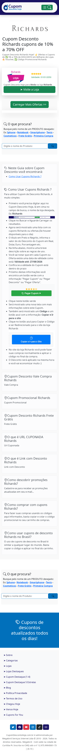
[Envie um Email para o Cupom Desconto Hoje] (46, 727)
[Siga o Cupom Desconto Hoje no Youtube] (26, 727)
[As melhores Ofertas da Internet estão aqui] (12, 7)
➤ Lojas (8, 665)
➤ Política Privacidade (15, 693)
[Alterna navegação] (47, 7)
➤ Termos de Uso (13, 698)
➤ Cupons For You (13, 714)
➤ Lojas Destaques (14, 671)
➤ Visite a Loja (29, 89)
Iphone (11, 132)
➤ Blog (7, 687)
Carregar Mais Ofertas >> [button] (29, 104)
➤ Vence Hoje (11, 709)
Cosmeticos (10, 135)
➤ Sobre (8, 655)
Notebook (22, 132)
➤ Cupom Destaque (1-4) (17, 676)
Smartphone (37, 132)
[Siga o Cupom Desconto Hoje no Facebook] (20, 727)
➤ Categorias (11, 660)
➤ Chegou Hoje (12, 704)
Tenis (49, 132)
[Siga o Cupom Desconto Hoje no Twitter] (13, 727)
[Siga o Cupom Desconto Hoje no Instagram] (33, 727)
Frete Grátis (25, 135)
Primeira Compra (43, 135)
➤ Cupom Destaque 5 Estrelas (20, 682)
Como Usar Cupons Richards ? (25, 176)
